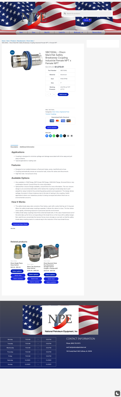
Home (21, 32)
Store (33, 32)
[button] (40, 53)
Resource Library (96, 32)
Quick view (18, 275)
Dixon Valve (55, 112)
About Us (47, 32)
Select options (17, 271)
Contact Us (62, 32)
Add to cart (63, 94)
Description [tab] (14, 147)
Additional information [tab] (27, 147)
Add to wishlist (52, 127)
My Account (77, 32)
